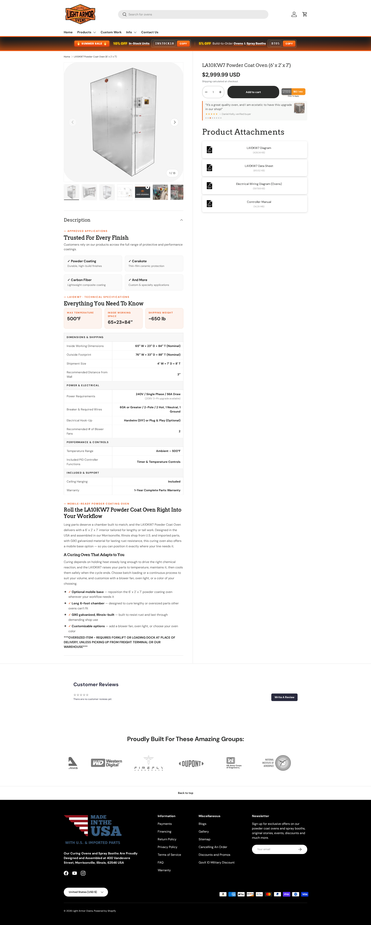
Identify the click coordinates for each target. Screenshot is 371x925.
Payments (165, 824)
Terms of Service (169, 855)
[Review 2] (208, 118)
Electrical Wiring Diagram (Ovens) (259, 184)
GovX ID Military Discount (217, 862)
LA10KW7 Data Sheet (259, 166)
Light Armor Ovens (83, 910)
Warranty (164, 870)
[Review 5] (214, 118)
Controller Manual (259, 202)
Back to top (185, 793)
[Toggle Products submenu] (94, 32)
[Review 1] (206, 118)
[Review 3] (210, 118)
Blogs (202, 824)
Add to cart (253, 92)
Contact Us (149, 32)
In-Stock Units (139, 43)
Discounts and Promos (214, 855)
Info (129, 32)
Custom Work (111, 32)
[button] (305, 14)
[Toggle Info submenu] (135, 32)
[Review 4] (212, 118)
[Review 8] (220, 118)
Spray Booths (256, 43)
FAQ (160, 862)
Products (84, 32)
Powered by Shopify (105, 910)
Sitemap (204, 839)
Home (68, 32)
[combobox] (193, 14)
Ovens (238, 43)
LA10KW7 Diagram (259, 148)
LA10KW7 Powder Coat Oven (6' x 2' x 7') (95, 56)
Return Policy (167, 839)
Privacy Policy (167, 847)
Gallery (204, 831)
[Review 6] (216, 118)
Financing (164, 831)
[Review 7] (218, 118)
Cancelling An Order (213, 847)
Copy (183, 43)
